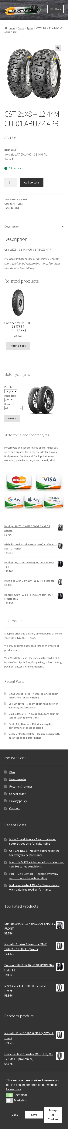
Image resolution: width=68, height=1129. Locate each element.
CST (17, 208)
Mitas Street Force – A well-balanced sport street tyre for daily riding (33, 695)
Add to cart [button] (18, 345)
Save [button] (34, 1114)
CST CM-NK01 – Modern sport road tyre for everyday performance (33, 705)
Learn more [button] (13, 1089)
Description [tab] (11, 226)
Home (12, 28)
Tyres (30, 28)
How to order (17, 779)
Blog (12, 772)
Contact (14, 808)
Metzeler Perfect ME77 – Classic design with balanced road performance (34, 735)
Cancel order (17, 794)
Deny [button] (15, 1114)
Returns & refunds (20, 786)
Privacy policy (18, 801)
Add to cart (31, 182)
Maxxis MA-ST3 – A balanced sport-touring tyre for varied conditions (33, 715)
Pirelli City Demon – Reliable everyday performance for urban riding (30, 725)
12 (12, 208)
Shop (21, 28)
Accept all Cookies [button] (53, 1115)
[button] (58, 48)
